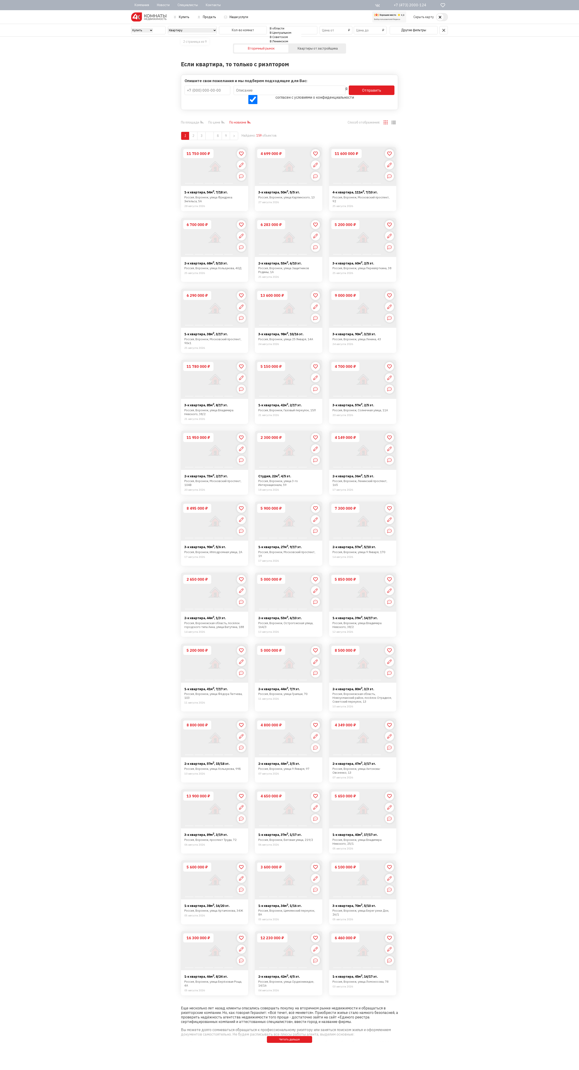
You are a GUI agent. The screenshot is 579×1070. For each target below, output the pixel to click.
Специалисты (188, 5)
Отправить (371, 90)
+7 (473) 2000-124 (410, 5)
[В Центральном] (285, 33)
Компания (142, 5)
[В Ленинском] (285, 41)
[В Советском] (285, 37)
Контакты (213, 5)
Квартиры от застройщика (318, 48)
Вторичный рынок (261, 48)
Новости (163, 5)
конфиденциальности (335, 97)
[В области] (285, 28)
